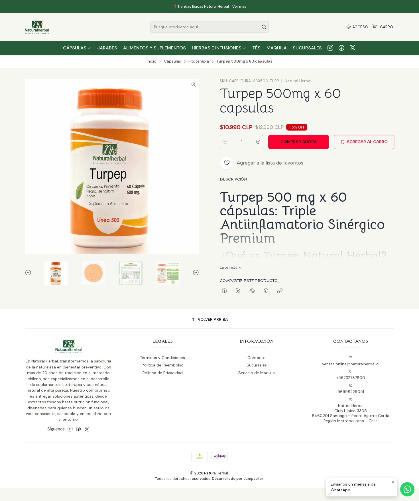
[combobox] (209, 27)
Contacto (256, 357)
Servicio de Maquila (256, 372)
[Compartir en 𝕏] (238, 291)
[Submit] (264, 27)
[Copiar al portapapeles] (279, 291)
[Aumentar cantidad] (258, 142)
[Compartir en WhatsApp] (252, 291)
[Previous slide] (29, 273)
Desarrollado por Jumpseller (237, 478)
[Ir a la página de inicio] (37, 27)
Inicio (151, 61)
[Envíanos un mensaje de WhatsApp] (407, 489)
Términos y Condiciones (162, 357)
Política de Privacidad (163, 372)
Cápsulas (172, 61)
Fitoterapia (198, 61)
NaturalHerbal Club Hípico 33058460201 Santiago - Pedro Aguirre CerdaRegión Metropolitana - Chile (350, 413)
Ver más (239, 6)
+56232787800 (350, 377)
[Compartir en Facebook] (224, 291)
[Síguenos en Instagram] (330, 48)
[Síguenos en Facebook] (341, 48)
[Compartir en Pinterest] (266, 291)
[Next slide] (195, 273)
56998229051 (350, 391)
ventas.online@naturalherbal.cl (350, 363)
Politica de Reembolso (163, 365)
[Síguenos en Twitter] (352, 48)
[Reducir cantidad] (225, 142)
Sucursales (257, 365)
